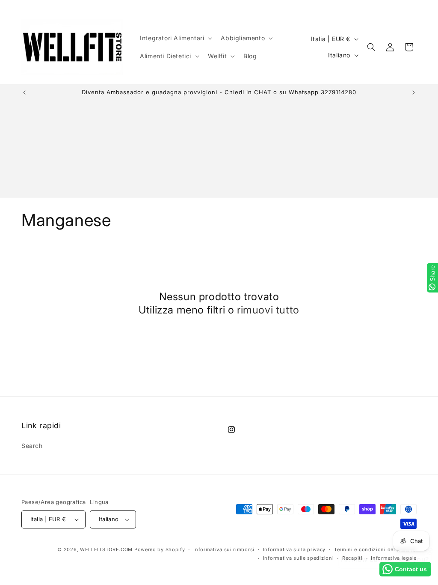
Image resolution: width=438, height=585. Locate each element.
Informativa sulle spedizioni (298, 558)
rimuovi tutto (268, 310)
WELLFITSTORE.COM (106, 549)
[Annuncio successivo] (413, 92)
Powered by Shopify (159, 549)
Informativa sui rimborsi (224, 549)
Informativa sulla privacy (294, 549)
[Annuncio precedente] (24, 92)
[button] (175, 38)
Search (32, 445)
